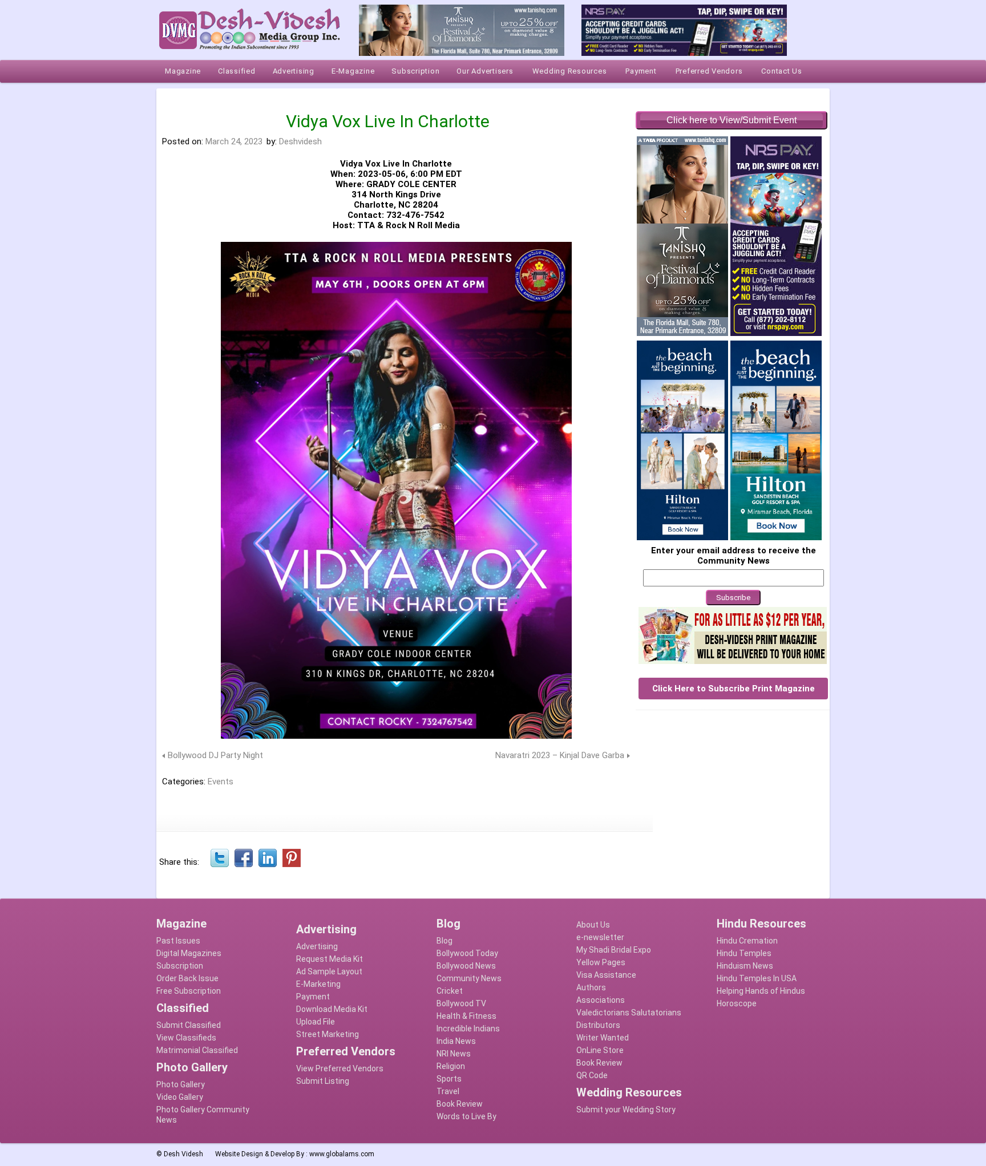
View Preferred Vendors (339, 1068)
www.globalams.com (341, 1154)
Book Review (460, 1103)
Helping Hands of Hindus (761, 990)
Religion (451, 1066)
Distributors (598, 1025)
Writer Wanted (602, 1037)
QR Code (592, 1075)
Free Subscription (188, 990)
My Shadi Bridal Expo (613, 949)
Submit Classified (188, 1025)
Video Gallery (179, 1097)
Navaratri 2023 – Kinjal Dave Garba (559, 755)
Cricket (450, 990)
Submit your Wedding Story (626, 1109)
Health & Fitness (466, 1016)
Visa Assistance (606, 974)
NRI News (454, 1053)
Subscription (179, 965)
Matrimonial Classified (197, 1050)
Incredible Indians (468, 1028)
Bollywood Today (467, 953)
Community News (469, 978)
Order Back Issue (187, 978)
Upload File (315, 1021)
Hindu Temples (744, 953)
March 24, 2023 (233, 141)
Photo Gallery (180, 1084)
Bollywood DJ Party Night (215, 755)
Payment (313, 996)
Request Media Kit (329, 958)
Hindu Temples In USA (757, 978)
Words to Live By (466, 1116)
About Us (593, 924)
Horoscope (737, 1003)
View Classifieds (186, 1037)
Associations (600, 1000)
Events (220, 781)
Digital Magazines (188, 953)
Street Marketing (327, 1034)
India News (456, 1041)
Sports (449, 1078)
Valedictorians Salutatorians (628, 1012)
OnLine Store (600, 1050)
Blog (444, 940)
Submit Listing (322, 1081)
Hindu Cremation (747, 940)
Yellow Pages (600, 962)
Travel (448, 1091)
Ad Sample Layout (329, 971)
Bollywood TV (461, 1003)
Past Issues (178, 940)
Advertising (317, 946)
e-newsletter (600, 937)
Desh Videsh (183, 1154)
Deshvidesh (300, 141)
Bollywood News (466, 965)
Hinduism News (745, 965)
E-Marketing (318, 984)
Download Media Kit (331, 1009)
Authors (591, 987)
